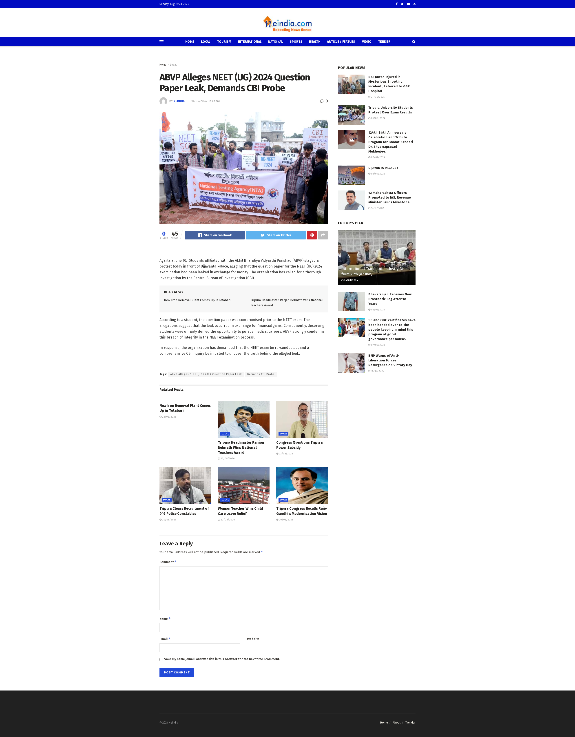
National (275, 42)
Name (165, 619)
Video (367, 42)
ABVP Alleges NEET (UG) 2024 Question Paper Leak (206, 374)
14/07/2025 (377, 208)
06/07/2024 (377, 157)
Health (314, 42)
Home (189, 42)
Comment (168, 562)
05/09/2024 (377, 118)
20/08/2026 (168, 519)
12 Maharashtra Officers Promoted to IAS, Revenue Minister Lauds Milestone (389, 197)
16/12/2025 (377, 371)
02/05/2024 (377, 309)
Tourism (224, 42)
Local (205, 42)
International (250, 42)
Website (253, 639)
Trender (410, 722)
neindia (179, 101)
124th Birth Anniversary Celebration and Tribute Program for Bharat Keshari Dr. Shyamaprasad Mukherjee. (390, 142)
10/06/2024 (199, 101)
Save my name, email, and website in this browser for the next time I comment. (222, 659)
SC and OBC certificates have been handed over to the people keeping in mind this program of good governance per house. (392, 329)
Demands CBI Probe (261, 374)
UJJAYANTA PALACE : (383, 168)
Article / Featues (341, 42)
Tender (384, 42)
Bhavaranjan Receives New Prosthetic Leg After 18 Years (389, 299)
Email (164, 639)
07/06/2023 (377, 344)
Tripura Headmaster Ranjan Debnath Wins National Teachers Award (241, 447)
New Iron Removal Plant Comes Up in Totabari (197, 300)
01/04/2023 (377, 173)
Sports (296, 42)
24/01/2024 (350, 280)
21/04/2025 (377, 96)
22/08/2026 (168, 416)
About (396, 722)
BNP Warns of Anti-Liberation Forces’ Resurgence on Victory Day (390, 360)
